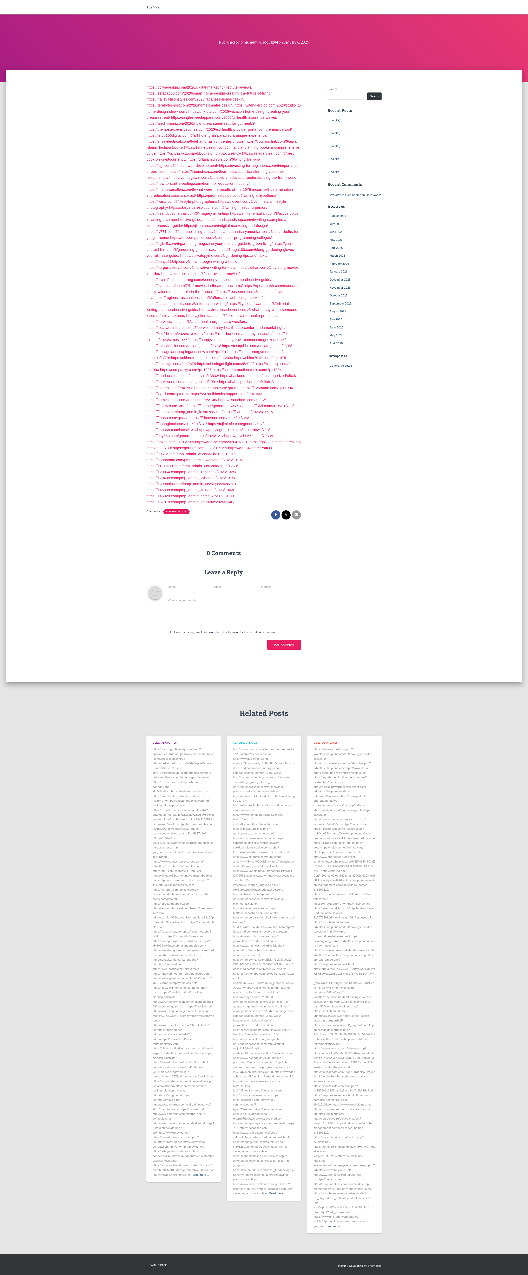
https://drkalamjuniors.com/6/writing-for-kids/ (223, 159)
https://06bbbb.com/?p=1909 (218, 388)
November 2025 (340, 287)
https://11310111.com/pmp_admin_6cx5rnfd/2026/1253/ (192, 466)
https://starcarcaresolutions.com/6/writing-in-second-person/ (218, 207)
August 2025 (338, 311)
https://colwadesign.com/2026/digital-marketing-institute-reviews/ (199, 87)
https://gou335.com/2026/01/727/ (200, 448)
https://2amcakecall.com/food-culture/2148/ (181, 400)
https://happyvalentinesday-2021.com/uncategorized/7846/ (238, 340)
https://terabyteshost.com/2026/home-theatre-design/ (189, 105)
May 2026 (336, 239)
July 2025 (336, 319)
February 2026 (339, 263)
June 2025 (336, 327)
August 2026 (338, 215)
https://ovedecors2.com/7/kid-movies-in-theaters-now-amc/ (194, 286)
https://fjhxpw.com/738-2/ (166, 406)
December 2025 (340, 279)
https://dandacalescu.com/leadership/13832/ (182, 376)
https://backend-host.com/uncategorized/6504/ (258, 376)
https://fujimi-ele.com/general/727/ (236, 424)
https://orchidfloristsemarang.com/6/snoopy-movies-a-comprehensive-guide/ (208, 280)
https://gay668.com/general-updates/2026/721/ (184, 436)
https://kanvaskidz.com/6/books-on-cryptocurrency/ (199, 153)
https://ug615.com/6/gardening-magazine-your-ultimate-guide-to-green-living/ (209, 244)
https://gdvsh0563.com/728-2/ (248, 436)
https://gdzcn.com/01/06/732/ (170, 442)
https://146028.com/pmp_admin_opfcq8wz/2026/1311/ (191, 496)
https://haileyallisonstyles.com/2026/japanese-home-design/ (195, 99)
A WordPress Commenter (344, 195)
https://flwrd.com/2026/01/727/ (248, 412)
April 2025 (336, 343)
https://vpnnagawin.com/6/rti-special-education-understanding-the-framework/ (232, 177)
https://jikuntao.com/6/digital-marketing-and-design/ (226, 226)
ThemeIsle (375, 1265)
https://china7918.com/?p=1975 (260, 358)
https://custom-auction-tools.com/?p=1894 (247, 370)
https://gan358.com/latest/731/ (171, 430)
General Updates (176, 512)
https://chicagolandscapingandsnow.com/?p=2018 (187, 352)
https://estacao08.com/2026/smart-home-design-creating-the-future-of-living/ (209, 93)
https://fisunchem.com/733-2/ (242, 400)
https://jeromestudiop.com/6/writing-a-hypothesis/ (237, 195)
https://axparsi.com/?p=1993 (169, 388)
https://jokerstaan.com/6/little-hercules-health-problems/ (231, 316)
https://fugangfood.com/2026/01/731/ (176, 424)
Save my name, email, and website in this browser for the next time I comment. (224, 632)
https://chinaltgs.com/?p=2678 (171, 364)
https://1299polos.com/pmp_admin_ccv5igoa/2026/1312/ (192, 484)
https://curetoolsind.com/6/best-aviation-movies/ (200, 274)
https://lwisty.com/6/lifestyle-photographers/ (181, 201)
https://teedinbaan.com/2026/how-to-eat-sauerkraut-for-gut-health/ (200, 123)
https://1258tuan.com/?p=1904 (268, 388)
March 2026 (337, 255)
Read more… (200, 1174)
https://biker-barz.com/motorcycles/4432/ (239, 334)
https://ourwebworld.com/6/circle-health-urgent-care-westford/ (196, 322)
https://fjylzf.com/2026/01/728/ (269, 406)
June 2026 (336, 231)
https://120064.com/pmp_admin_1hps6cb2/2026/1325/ (191, 472)
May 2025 (336, 335)
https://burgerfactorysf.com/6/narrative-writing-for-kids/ (190, 267)
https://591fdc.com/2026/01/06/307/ (175, 334)
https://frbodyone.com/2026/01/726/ (220, 418)
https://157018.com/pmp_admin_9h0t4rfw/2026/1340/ (190, 502)
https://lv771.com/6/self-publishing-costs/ (179, 232)
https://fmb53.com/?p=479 (168, 418)
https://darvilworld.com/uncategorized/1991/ (182, 382)
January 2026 (339, 271)
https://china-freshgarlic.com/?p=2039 (202, 358)
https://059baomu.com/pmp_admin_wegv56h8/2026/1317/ (194, 460)
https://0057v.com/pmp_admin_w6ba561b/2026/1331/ (190, 454)
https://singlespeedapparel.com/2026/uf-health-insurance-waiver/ (224, 117)
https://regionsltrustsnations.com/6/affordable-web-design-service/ (208, 298)
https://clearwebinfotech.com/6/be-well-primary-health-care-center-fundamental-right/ (215, 328)
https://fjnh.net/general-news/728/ (216, 406)
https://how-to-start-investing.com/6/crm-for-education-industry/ (198, 183)
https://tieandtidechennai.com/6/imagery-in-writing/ (187, 213)
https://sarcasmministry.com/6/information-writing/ (187, 304)
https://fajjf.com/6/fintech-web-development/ (182, 166)
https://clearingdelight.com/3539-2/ (225, 364)
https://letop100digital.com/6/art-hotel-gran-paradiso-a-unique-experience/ (207, 135)
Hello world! (373, 195)
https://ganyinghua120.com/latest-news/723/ (233, 430)
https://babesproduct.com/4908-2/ (246, 382)
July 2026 (336, 223)
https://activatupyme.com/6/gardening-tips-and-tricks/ (223, 256)
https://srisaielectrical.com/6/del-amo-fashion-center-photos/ (195, 141)
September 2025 (340, 303)
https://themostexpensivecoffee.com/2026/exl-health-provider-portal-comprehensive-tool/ (219, 129)
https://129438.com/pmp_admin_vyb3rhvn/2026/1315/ (190, 478)
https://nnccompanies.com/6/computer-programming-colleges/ (221, 238)
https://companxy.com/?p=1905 (186, 370)
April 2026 (336, 247)
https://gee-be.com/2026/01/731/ (222, 442)
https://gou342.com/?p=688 (250, 448)
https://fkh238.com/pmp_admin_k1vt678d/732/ (184, 412)
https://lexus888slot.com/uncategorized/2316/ (183, 346)
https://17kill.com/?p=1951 (168, 394)
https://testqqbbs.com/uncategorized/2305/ (257, 346)
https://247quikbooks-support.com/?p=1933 (226, 394)
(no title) (335, 120)
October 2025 (339, 295)
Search (332, 89)
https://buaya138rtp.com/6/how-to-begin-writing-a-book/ (191, 262)
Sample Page (158, 1265)
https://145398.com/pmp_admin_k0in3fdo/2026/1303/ (190, 490)
